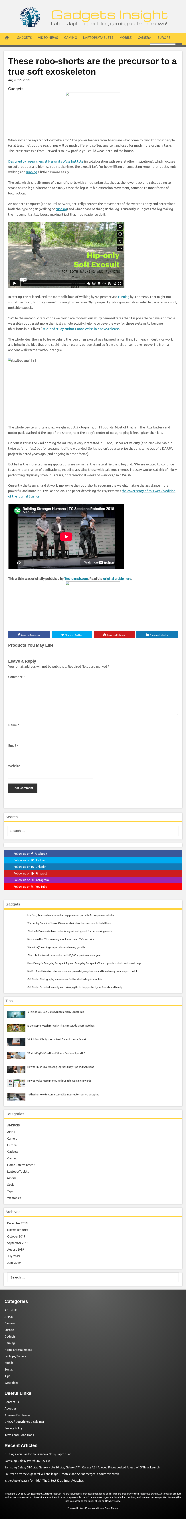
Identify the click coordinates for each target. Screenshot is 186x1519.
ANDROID (13, 1125)
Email (13, 745)
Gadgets (24, 37)
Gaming (70, 37)
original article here (117, 578)
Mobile (126, 37)
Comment (16, 677)
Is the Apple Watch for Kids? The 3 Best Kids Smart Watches (44, 1480)
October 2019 (16, 1236)
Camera (144, 37)
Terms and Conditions (19, 1435)
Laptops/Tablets (98, 37)
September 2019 (18, 1243)
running (31, 172)
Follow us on (30, 853)
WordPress (85, 1508)
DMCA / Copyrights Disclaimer (24, 1421)
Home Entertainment (21, 1164)
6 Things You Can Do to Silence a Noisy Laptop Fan (38, 1454)
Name (13, 725)
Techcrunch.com (76, 578)
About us (11, 1408)
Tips (10, 1191)
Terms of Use (94, 1501)
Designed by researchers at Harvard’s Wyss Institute (45, 161)
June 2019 (14, 1262)
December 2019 (17, 1223)
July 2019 (13, 1256)
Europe (163, 37)
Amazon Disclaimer (17, 1415)
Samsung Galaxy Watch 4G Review (27, 1460)
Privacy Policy (14, 1428)
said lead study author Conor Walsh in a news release (81, 329)
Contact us (12, 1402)
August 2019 (15, 1249)
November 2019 (17, 1229)
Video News (48, 37)
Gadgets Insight (109, 14)
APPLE (11, 1131)
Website (14, 766)
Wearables (14, 1197)
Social (11, 1184)
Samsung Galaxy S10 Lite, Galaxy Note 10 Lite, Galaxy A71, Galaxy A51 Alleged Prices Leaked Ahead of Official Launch (82, 1467)
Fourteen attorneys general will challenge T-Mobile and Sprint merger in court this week (62, 1474)
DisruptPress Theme (107, 1508)
